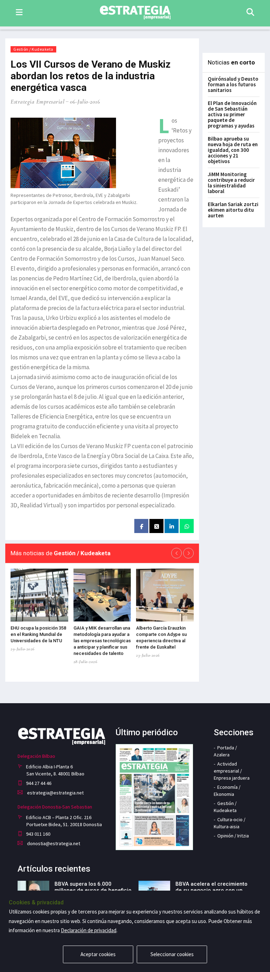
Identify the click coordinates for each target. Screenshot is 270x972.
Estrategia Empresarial (37, 101)
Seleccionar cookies (172, 954)
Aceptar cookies (98, 954)
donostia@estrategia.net (53, 843)
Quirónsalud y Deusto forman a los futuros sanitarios (233, 84)
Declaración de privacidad (88, 930)
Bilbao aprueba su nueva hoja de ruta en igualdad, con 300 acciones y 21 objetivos (233, 150)
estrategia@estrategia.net (55, 793)
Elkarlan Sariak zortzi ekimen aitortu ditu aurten (233, 210)
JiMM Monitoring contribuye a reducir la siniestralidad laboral (231, 182)
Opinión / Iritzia (233, 835)
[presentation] (176, 553)
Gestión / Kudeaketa (33, 49)
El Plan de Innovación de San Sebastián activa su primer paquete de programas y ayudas (232, 114)
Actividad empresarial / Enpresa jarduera (232, 771)
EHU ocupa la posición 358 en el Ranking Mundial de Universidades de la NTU (38, 634)
